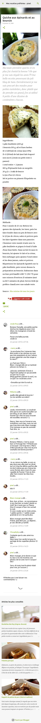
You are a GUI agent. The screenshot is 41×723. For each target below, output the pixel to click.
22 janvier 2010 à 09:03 (19, 386)
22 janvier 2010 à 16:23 (19, 546)
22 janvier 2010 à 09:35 (19, 432)
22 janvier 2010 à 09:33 (19, 400)
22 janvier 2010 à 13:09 (19, 526)
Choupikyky (14, 532)
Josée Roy (14, 324)
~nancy (13, 348)
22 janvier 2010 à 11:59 (19, 492)
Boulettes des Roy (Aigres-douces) (14, 624)
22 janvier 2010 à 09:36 (19, 453)
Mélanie (13, 392)
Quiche (5, 306)
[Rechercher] (38, 3)
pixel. (12, 406)
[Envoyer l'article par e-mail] (4, 304)
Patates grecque (8, 661)
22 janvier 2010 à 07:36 (19, 342)
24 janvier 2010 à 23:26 (19, 571)
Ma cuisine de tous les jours (22, 291)
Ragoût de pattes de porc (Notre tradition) (17, 697)
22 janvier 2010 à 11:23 (19, 479)
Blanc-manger (15, 498)
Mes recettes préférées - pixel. (18, 3)
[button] (4, 27)
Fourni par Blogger (21, 720)
